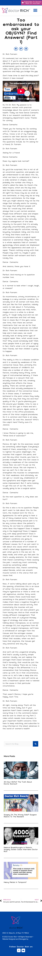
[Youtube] (23, 950)
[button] (35, 10)
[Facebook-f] (19, 950)
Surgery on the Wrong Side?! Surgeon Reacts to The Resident (20, 816)
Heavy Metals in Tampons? (15, 882)
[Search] (35, 744)
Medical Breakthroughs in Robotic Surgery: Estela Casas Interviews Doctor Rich (21, 849)
